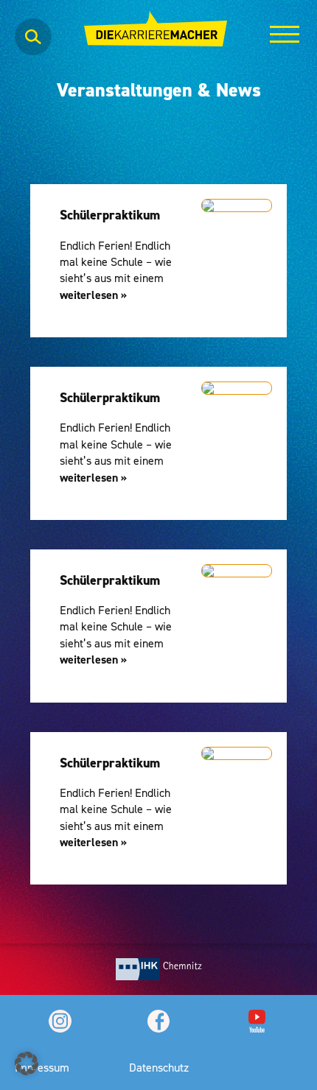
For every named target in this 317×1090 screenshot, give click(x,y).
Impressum (42, 1067)
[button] (26, 1063)
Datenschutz (159, 1067)
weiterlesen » (93, 295)
